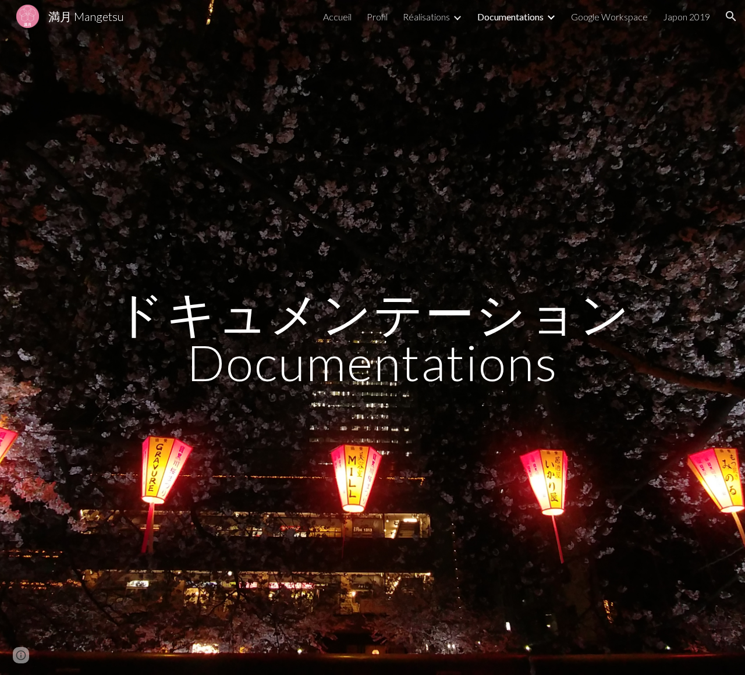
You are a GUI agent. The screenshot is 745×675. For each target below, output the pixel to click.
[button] (731, 16)
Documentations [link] (510, 16)
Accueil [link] (337, 16)
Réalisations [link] (426, 16)
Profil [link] (377, 16)
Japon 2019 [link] (686, 16)
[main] (372, 337)
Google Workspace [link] (609, 16)
